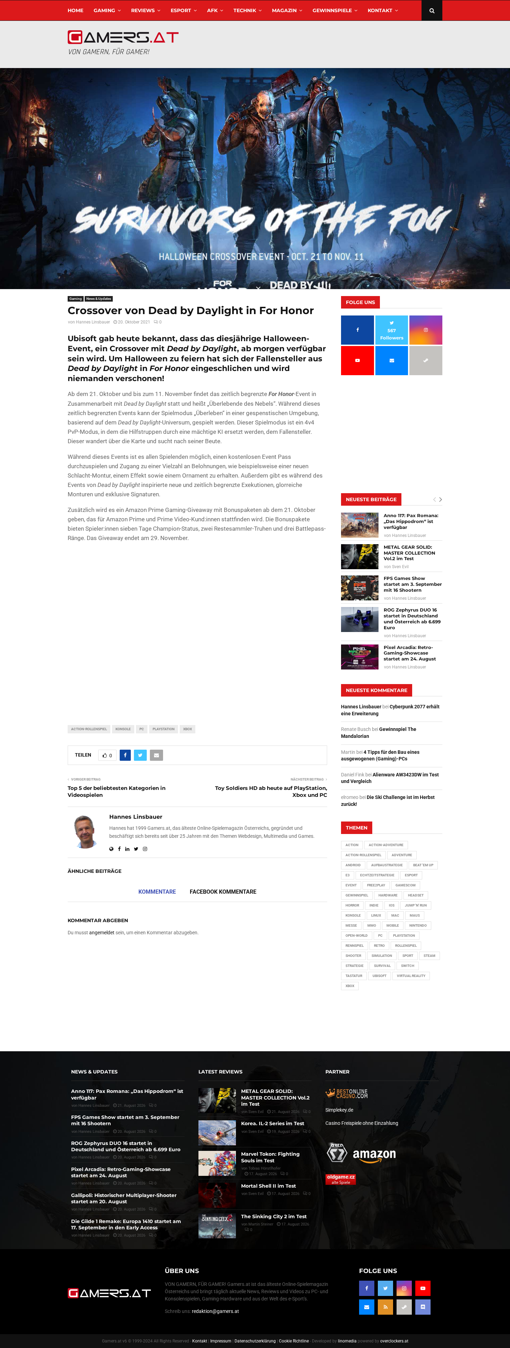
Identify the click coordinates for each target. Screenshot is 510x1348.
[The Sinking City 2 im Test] (217, 1225)
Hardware (388, 895)
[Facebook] (366, 1288)
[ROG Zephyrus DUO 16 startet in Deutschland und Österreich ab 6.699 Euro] (360, 619)
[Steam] (404, 1307)
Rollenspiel (406, 945)
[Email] (366, 1307)
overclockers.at (394, 1341)
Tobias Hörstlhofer (264, 1168)
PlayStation (164, 729)
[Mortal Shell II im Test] (217, 1195)
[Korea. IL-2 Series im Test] (217, 1132)
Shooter (353, 956)
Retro (379, 945)
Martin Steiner (260, 1224)
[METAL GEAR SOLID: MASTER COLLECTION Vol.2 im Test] (360, 556)
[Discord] (423, 1307)
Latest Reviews (220, 1072)
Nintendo (418, 925)
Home (75, 10)
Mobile (392, 925)
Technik (244, 10)
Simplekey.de (339, 1110)
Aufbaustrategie (387, 865)
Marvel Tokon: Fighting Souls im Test (270, 1157)
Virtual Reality (411, 976)
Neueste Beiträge (371, 499)
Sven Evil (400, 566)
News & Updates (98, 299)
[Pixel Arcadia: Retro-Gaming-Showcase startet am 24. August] (360, 656)
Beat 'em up (423, 865)
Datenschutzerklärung (255, 1341)
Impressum (220, 1341)
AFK (212, 10)
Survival (382, 966)
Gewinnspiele (332, 10)
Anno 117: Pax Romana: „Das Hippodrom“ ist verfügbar (411, 521)
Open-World (357, 935)
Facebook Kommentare (223, 891)
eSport (181, 10)
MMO (371, 925)
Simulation (382, 956)
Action (352, 845)
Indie (374, 905)
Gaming (104, 10)
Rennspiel (355, 945)
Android (353, 865)
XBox (187, 729)
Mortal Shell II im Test (268, 1186)
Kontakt (380, 10)
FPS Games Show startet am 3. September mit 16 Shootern (413, 584)
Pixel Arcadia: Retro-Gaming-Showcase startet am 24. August (410, 653)
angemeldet (101, 932)
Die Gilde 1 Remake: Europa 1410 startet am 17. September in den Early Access (126, 1224)
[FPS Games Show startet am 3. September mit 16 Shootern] (360, 587)
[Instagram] (404, 1288)
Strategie (355, 966)
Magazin (284, 10)
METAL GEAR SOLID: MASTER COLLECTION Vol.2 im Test (409, 553)
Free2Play (376, 885)
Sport (407, 956)
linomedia (347, 1341)
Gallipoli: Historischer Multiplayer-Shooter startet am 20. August (124, 1198)
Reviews (143, 10)
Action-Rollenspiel (89, 729)
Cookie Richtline (294, 1341)
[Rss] (385, 1307)
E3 (348, 875)
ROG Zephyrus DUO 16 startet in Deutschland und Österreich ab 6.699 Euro (412, 618)
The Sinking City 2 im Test (274, 1216)
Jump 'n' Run (416, 905)
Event (351, 885)
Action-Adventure (386, 845)
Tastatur (354, 976)
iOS (391, 905)
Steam (429, 956)
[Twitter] (385, 1288)
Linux (376, 915)
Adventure (402, 855)
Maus (415, 915)
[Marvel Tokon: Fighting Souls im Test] (217, 1163)
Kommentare (157, 891)
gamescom (406, 885)
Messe (351, 925)
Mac (395, 915)
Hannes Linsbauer (93, 322)
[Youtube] (423, 1288)
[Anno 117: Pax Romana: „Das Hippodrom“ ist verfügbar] (360, 525)
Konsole (123, 729)
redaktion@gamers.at (215, 1311)
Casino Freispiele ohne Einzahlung (361, 1123)
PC (141, 729)
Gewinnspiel (357, 895)
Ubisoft (379, 976)
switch (407, 966)
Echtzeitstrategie (377, 875)
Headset (416, 895)
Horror (352, 905)
